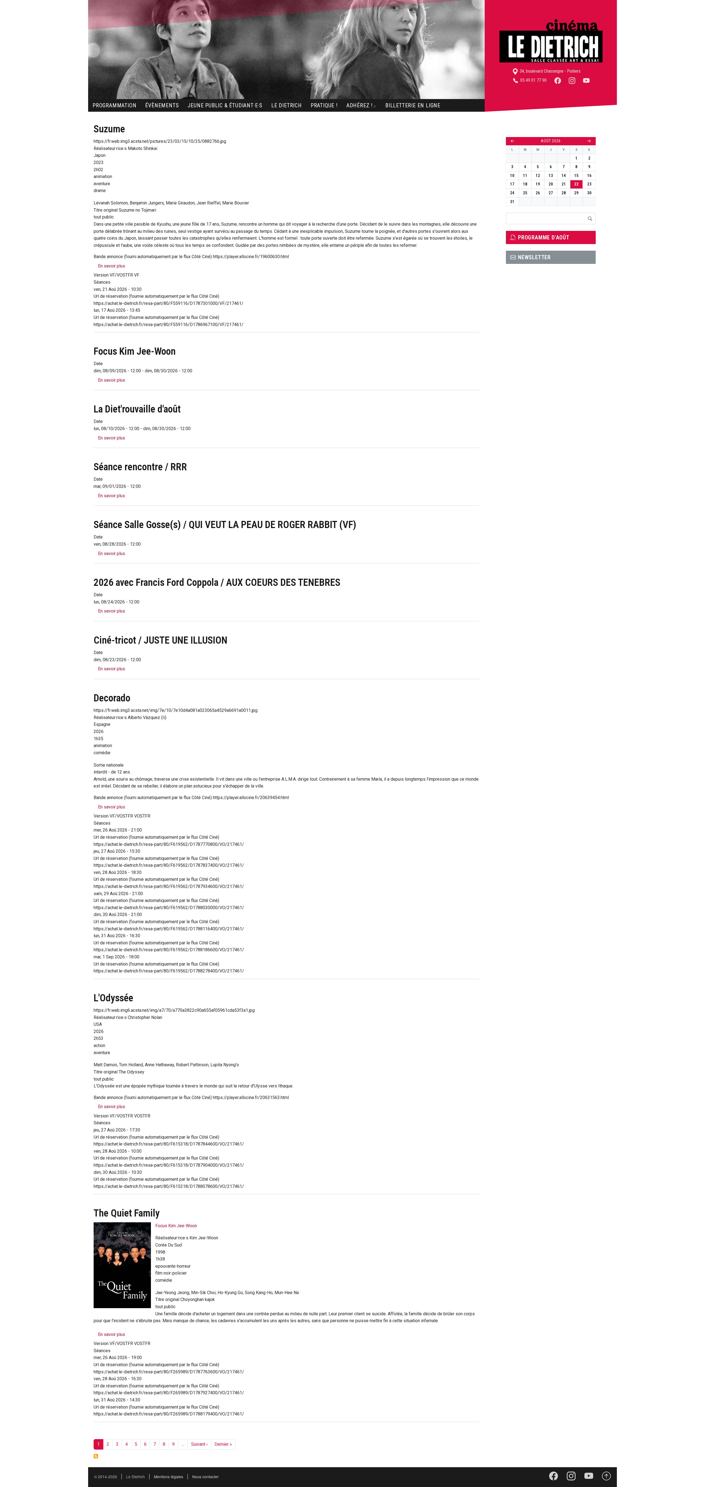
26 (538, 192)
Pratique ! (324, 105)
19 (538, 184)
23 (589, 184)
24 (512, 192)
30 (589, 192)
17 (512, 184)
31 (512, 201)
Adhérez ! (359, 105)
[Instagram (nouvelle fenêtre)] (572, 80)
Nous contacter (205, 1476)
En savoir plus (111, 266)
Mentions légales (168, 1476)
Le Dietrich (286, 105)
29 (576, 192)
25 (525, 192)
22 (576, 184)
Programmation (114, 105)
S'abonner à (96, 1456)
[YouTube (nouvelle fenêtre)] (586, 80)
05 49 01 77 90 (533, 80)
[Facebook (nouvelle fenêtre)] (557, 80)
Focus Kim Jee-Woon (176, 1225)
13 (551, 175)
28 (564, 192)
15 (576, 175)
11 (525, 175)
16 (589, 175)
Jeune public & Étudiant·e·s (225, 105)
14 (564, 175)
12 (538, 175)
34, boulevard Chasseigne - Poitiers (550, 71)
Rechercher (589, 218)
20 (551, 184)
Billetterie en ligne (412, 105)
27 (551, 192)
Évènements (162, 105)
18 (525, 184)
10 (512, 175)
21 (564, 184)
